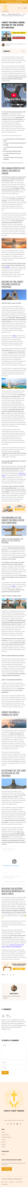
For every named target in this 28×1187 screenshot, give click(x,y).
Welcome (4, 14)
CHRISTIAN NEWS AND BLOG (14, 14)
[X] (10, 975)
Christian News (5, 1135)
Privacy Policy (5, 1184)
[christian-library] (14, 508)
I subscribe (7, 1169)
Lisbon (14, 586)
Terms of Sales (19, 1182)
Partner (3, 1146)
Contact (3, 1139)
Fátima (14, 336)
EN (4, 1154)
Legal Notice (12, 1182)
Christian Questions (6, 1137)
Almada (7, 267)
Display (23, 51)
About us (4, 1142)
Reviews (4, 1144)
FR (2, 1154)
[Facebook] (7, 975)
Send (5, 1072)
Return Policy (4, 1182)
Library (3, 1132)
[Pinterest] (13, 975)
